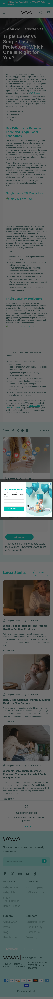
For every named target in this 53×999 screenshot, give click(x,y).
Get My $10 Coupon (14, 509)
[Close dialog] (50, 484)
